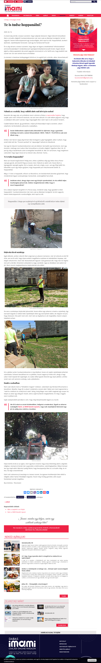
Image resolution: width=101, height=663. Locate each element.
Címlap (8, 15)
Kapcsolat (62, 641)
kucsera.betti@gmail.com (83, 78)
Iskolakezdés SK (27, 543)
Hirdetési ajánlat (64, 649)
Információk (27, 15)
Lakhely (29, 1)
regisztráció (20, 497)
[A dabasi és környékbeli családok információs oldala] (18, 8)
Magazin (62, 15)
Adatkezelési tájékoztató (67, 646)
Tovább (64, 596)
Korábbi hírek (62, 625)
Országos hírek (15, 20)
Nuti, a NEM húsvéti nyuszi (16, 512)
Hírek (37, 15)
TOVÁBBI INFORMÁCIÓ (9, 661)
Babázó (71, 15)
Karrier (80, 15)
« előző (7, 502)
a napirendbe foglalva (53, 115)
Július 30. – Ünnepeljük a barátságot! (35, 584)
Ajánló (45, 15)
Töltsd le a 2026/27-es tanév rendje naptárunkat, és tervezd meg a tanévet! (22, 619)
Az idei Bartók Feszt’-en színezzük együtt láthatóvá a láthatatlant (55, 606)
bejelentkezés (31, 497)
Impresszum (63, 644)
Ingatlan (90, 15)
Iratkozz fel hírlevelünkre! (36, 530)
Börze (54, 15)
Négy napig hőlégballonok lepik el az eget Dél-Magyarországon (55, 619)
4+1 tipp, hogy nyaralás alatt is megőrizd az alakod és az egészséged (42, 557)
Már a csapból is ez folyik (16, 509)
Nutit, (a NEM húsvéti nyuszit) (29, 407)
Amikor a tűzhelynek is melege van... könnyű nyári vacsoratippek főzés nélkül (45, 570)
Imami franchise (64, 652)
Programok (15, 15)
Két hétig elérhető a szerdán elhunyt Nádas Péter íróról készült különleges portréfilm (23, 607)
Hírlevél (10, 1)
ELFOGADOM (92, 660)
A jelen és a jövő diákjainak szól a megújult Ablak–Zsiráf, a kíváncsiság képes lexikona (23, 613)
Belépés (20, 1)
